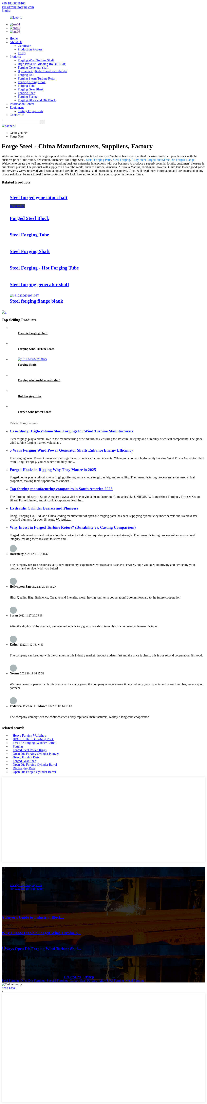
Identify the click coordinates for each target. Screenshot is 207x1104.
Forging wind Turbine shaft (36, 348)
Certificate (24, 45)
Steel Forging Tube (29, 234)
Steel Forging (121, 159)
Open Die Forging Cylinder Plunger (36, 753)
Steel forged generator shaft (39, 197)
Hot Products (72, 977)
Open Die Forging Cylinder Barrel (35, 764)
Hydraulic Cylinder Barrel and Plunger (42, 71)
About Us (16, 42)
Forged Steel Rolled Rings (29, 750)
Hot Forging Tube (29, 396)
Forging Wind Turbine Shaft (36, 60)
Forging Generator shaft (33, 67)
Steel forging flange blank (36, 301)
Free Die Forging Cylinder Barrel (34, 742)
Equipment (17, 107)
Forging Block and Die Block (37, 100)
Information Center (22, 104)
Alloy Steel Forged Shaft (147, 159)
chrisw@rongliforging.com (27, 888)
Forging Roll (26, 75)
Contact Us (17, 114)
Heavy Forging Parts (26, 757)
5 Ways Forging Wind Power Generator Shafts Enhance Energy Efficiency (71, 450)
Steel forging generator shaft (39, 284)
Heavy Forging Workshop (29, 735)
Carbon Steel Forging (83, 980)
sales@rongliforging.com (26, 885)
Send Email (9, 988)
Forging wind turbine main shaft (39, 380)
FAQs (21, 53)
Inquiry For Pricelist (14, 973)
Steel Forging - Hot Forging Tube (44, 267)
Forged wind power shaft (34, 411)
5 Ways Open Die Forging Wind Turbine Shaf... (41, 949)
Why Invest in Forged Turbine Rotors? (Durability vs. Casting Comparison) (73, 527)
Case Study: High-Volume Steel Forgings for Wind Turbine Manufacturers (71, 431)
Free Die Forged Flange (179, 159)
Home (14, 38)
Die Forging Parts (24, 768)
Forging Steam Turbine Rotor (36, 78)
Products (15, 56)
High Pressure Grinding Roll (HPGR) (42, 64)
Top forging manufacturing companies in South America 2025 (61, 489)
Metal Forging (135, 980)
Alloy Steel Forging (111, 980)
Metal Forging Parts (98, 159)
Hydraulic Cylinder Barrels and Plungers (44, 508)
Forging (18, 746)
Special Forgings (57, 980)
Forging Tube (26, 85)
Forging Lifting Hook (31, 82)
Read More (17, 206)
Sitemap (88, 977)
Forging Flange (27, 96)
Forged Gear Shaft (24, 761)
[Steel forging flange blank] (24, 295)
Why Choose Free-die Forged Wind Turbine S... (41, 933)
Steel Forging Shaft (30, 251)
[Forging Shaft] (32, 359)
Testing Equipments (30, 111)
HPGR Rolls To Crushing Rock (33, 739)
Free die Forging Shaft (33, 333)
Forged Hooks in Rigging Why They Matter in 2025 (53, 470)
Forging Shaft (26, 93)
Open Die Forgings (32, 980)
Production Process (30, 49)
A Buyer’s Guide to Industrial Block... (33, 917)
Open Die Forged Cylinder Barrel (34, 772)
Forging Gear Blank (30, 89)
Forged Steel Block (29, 218)
